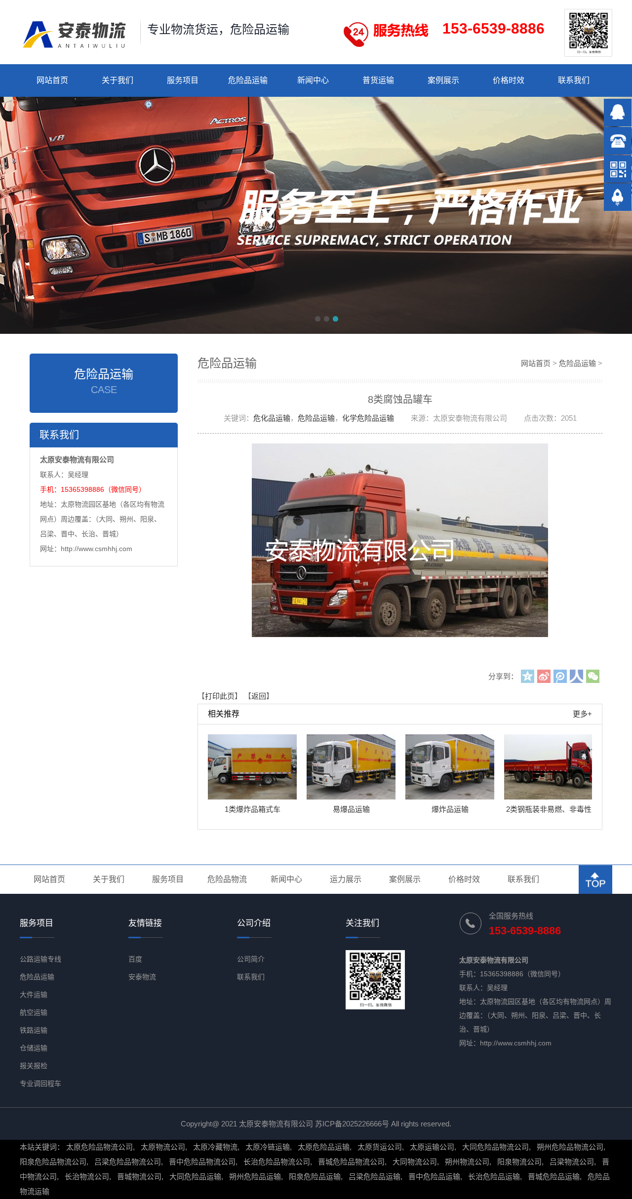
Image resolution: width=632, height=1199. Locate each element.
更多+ (582, 714)
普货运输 (378, 80)
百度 (135, 959)
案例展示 (443, 80)
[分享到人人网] (576, 676)
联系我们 (574, 80)
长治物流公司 (87, 1176)
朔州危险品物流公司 (570, 1147)
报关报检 (33, 1066)
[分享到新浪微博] (544, 676)
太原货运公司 (379, 1147)
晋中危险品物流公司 (202, 1162)
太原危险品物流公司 (99, 1147)
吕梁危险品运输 (374, 1176)
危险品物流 (227, 879)
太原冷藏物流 (215, 1147)
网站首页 (52, 80)
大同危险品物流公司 (495, 1147)
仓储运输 (33, 1048)
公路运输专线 (40, 959)
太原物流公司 (163, 1147)
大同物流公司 (415, 1162)
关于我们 (117, 80)
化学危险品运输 (368, 418)
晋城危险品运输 (554, 1176)
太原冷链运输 (267, 1147)
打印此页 (220, 696)
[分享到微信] (592, 676)
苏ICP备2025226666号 (352, 1123)
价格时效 (508, 80)
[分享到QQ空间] (527, 676)
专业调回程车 (40, 1083)
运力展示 (345, 879)
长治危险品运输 (494, 1176)
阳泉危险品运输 (315, 1176)
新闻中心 (313, 80)
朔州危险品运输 (255, 1176)
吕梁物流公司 (572, 1162)
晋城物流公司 (139, 1176)
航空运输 (33, 1012)
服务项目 (182, 80)
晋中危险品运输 (434, 1176)
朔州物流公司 (467, 1162)
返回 (258, 696)
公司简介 (251, 959)
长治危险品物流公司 (276, 1162)
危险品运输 (248, 80)
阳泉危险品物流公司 (53, 1162)
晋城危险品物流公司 (351, 1162)
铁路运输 (33, 1030)
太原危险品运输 (324, 1147)
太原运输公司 (432, 1147)
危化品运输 (271, 418)
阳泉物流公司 (519, 1162)
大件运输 (33, 995)
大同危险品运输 (195, 1176)
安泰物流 (142, 977)
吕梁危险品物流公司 (127, 1162)
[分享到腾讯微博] (560, 676)
